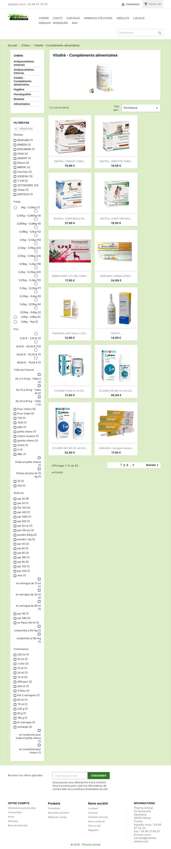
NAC (75, 23)
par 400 (23, 512)
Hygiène (19, 89)
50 (20, 481)
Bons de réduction (18, 825)
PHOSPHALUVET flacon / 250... (69, 333)
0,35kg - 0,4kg (30, 296)
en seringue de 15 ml (28, 585)
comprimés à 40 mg (27, 630)
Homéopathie (22, 94)
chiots (22, 445)
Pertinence (141, 108)
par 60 (23, 552)
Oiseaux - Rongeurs (53, 23)
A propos (93, 812)
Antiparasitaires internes (24, 71)
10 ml (22, 668)
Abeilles (123, 18)
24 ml (22, 672)
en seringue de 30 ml (28, 596)
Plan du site (94, 825)
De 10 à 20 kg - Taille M (28, 391)
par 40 (23, 543)
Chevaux (73, 18)
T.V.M (22, 180)
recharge (24, 726)
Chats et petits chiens (28, 463)
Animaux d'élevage (98, 18)
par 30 (23, 498)
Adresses (13, 821)
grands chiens (27, 440)
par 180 (23, 557)
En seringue (26, 722)
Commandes (15, 812)
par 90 (23, 561)
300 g (22, 708)
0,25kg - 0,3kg (30, 280)
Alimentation (22, 104)
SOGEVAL (25, 176)
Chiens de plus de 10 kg (28, 475)
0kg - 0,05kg (30, 207)
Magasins (93, 830)
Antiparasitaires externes (24, 63)
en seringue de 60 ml (28, 607)
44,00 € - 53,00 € (29, 354)
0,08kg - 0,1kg (30, 231)
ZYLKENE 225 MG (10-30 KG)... (116, 390)
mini (21, 575)
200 (21, 485)
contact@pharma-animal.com (145, 839)
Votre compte (19, 803)
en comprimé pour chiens (30, 751)
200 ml (23, 686)
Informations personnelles (22, 808)
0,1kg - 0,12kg (30, 239)
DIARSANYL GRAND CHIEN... (116, 276)
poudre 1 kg (26, 539)
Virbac (22, 189)
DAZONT (24, 158)
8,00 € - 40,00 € (28, 346)
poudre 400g (27, 534)
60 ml (22, 699)
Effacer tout (23, 128)
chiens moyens (28, 436)
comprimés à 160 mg (29, 640)
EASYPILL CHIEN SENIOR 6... (116, 218)
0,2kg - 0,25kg (29, 272)
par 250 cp (25, 530)
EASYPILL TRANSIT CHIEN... (70, 161)
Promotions (54, 808)
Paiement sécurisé (98, 817)
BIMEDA (24, 144)
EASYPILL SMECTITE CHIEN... (116, 161)
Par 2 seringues (28, 695)
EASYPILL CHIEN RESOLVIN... (70, 218)
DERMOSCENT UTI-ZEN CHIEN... (70, 276)
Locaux (139, 18)
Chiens (44, 18)
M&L (21, 454)
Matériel (19, 99)
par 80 (22, 548)
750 (21, 418)
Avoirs (11, 816)
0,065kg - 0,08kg (29, 223)
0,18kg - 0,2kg (30, 263)
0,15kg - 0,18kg (29, 255)
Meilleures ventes (57, 817)
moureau (24, 171)
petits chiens (26, 431)
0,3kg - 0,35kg (30, 288)
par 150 (23, 566)
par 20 (22, 503)
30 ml (22, 659)
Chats (57, 18)
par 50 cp (24, 525)
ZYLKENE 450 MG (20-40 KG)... (69, 448)
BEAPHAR (25, 140)
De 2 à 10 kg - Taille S (28, 380)
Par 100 (23, 507)
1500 (22, 422)
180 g (22, 717)
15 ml (22, 677)
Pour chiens (26, 409)
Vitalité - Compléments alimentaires (23, 81)
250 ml (23, 654)
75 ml (22, 704)
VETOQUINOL (27, 185)
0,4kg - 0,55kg (30, 304)
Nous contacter (96, 821)
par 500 (23, 521)
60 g (21, 713)
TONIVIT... (116, 333)
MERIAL (23, 167)
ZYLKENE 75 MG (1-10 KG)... (70, 390)
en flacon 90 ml (28, 622)
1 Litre (22, 663)
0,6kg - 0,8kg (30, 316)
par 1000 (24, 516)
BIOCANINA (26, 149)
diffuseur (24, 681)
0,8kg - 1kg (29, 321)
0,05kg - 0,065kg (29, 215)
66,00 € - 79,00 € (29, 362)
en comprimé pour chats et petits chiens (28, 738)
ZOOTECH (25, 194)
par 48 (23, 613)
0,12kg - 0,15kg (29, 247)
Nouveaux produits (58, 812)
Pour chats (25, 413)
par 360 (23, 618)
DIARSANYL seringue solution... (116, 448)
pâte (21, 427)
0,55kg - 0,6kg (30, 312)
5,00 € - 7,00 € (30, 338)
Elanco (23, 162)
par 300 (23, 570)
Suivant (153, 465)
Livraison (93, 808)
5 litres (23, 690)
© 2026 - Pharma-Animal (85, 844)
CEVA (22, 153)
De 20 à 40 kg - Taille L (28, 402)
